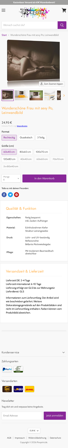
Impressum (20, 437)
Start (4, 35)
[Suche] (62, 25)
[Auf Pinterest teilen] (16, 194)
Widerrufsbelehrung (37, 437)
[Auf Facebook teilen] (4, 194)
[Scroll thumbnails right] (63, 95)
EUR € (32, 430)
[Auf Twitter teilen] (10, 194)
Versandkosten (22, 126)
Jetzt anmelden (54, 415)
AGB (9, 437)
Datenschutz (55, 437)
